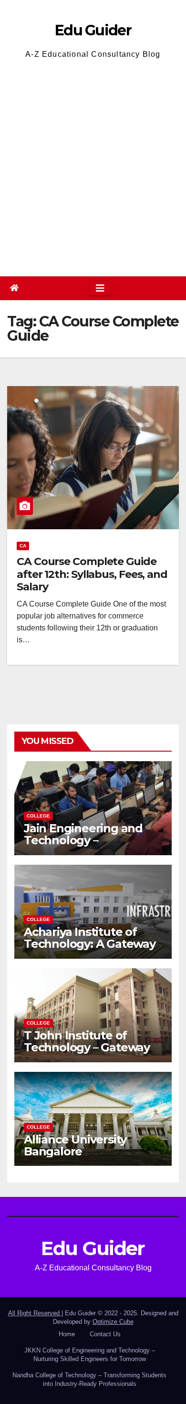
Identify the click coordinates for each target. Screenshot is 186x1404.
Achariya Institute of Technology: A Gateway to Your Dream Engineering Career (89, 949)
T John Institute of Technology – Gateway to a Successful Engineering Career (87, 1053)
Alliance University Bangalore (75, 1145)
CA (23, 545)
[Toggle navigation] (100, 288)
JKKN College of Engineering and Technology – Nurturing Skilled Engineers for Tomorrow (89, 1354)
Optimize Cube (113, 1321)
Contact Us (105, 1334)
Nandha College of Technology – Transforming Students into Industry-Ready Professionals (89, 1379)
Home (67, 1334)
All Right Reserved (35, 1313)
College (38, 815)
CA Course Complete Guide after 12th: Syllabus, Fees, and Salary (92, 574)
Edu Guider (93, 30)
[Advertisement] (93, 166)
